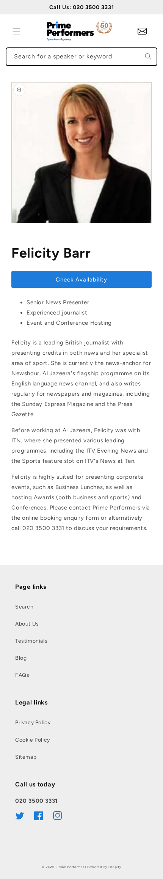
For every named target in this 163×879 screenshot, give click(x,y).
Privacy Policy (32, 722)
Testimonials (31, 641)
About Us (27, 624)
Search (24, 607)
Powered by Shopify (104, 867)
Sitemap (25, 757)
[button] (16, 31)
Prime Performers (71, 867)
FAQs (22, 675)
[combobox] (81, 56)
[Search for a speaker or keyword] (148, 56)
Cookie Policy (32, 740)
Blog (21, 658)
